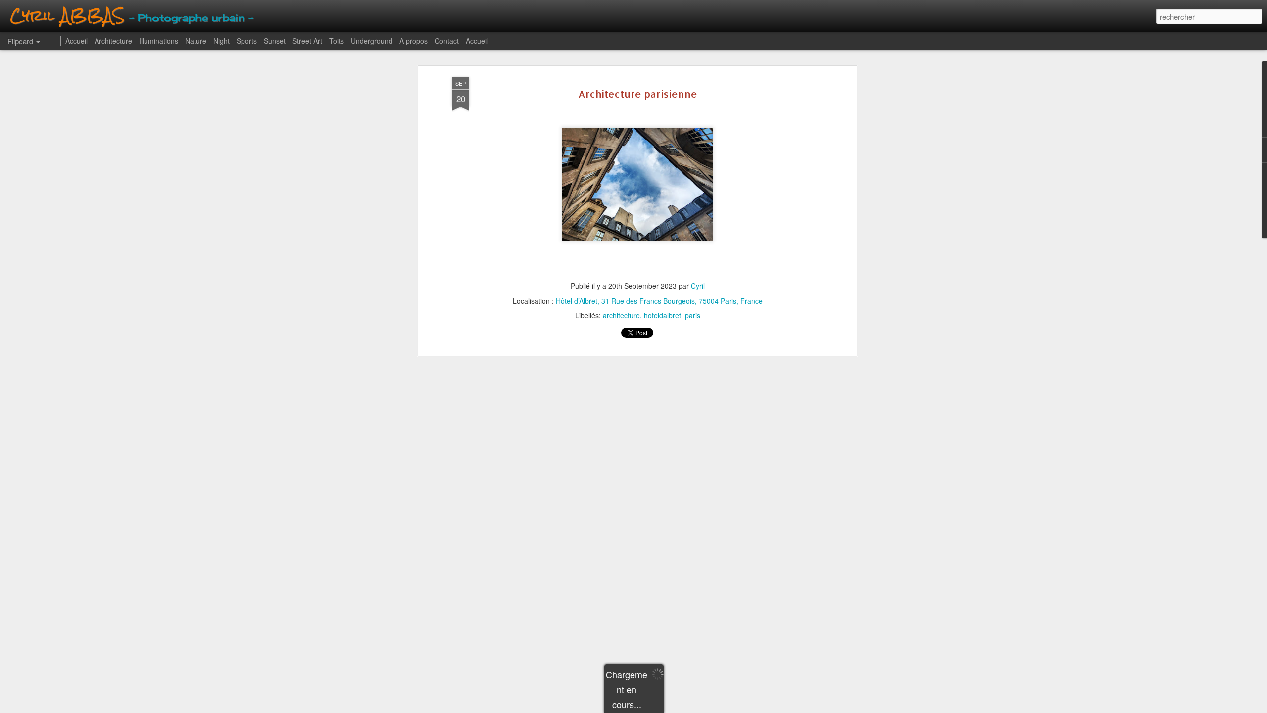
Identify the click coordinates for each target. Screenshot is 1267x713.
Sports (247, 41)
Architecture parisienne (637, 93)
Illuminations (158, 41)
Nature (195, 41)
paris (692, 315)
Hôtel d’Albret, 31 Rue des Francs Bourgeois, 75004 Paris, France (659, 301)
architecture (621, 315)
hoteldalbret (662, 315)
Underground (371, 41)
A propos (413, 41)
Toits (336, 41)
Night (221, 41)
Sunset (275, 41)
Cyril (698, 286)
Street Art (307, 41)
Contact (447, 41)
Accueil (76, 41)
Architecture (113, 41)
